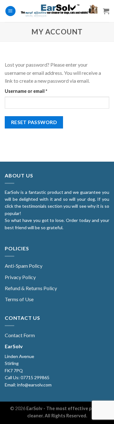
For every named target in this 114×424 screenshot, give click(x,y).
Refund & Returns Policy (31, 288)
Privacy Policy (20, 277)
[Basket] (106, 11)
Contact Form (20, 335)
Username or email (35, 91)
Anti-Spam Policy (23, 266)
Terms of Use (19, 299)
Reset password (34, 122)
